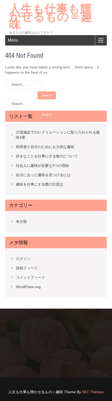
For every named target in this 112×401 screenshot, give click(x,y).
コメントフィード (30, 277)
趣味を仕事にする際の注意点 (39, 184)
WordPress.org (28, 287)
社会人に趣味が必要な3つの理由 (42, 165)
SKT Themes (93, 392)
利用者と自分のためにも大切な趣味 (45, 147)
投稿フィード (27, 268)
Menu (13, 40)
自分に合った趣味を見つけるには (43, 175)
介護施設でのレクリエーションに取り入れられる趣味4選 (58, 134)
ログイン (23, 259)
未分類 (21, 221)
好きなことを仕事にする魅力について (47, 156)
